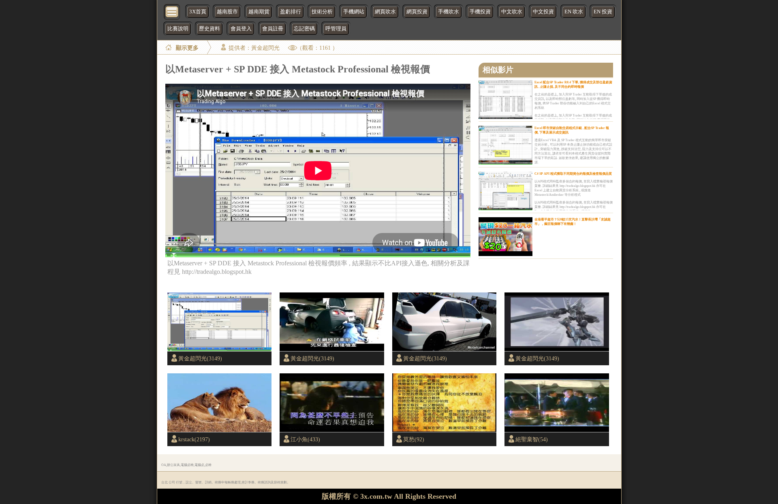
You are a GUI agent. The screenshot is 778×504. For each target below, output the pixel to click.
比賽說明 (177, 29)
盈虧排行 (290, 12)
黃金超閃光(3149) (200, 358)
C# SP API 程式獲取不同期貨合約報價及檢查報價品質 (573, 174)
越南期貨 (258, 12)
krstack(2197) (194, 439)
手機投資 (480, 12)
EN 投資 (603, 12)
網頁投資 (416, 12)
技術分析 (322, 12)
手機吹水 (448, 12)
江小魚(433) (305, 439)
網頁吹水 (385, 12)
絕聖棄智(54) (531, 439)
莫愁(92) (413, 439)
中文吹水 (511, 12)
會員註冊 (272, 29)
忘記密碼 (304, 29)
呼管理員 (335, 29)
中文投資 (543, 12)
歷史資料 (209, 29)
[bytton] (172, 11)
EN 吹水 (573, 12)
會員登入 (241, 29)
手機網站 (353, 12)
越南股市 (227, 12)
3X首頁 (197, 12)
